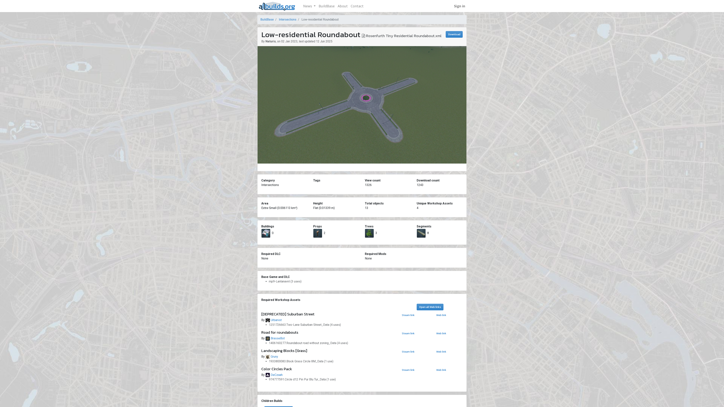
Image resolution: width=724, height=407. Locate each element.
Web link (441, 315)
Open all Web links (430, 307)
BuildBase (267, 19)
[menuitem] (326, 6)
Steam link (408, 315)
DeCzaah (277, 375)
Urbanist (276, 320)
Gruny (274, 356)
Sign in (459, 6)
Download (454, 34)
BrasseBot (278, 338)
